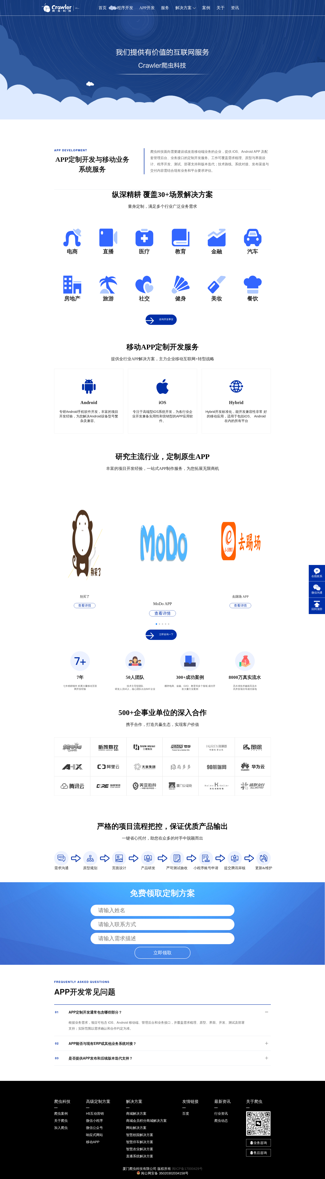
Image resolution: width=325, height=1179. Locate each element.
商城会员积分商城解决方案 (146, 1120)
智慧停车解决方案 (139, 1142)
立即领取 (162, 952)
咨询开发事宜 (166, 319)
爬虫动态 (221, 1120)
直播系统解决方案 (139, 1156)
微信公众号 (94, 1128)
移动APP (92, 1142)
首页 (103, 8)
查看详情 (84, 605)
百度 (185, 1113)
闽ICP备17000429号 (187, 1169)
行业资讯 (221, 1113)
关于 (220, 8)
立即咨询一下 (166, 634)
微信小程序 (94, 1120)
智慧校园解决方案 (139, 1135)
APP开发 (147, 8)
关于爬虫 (61, 1120)
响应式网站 (94, 1135)
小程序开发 (123, 8)
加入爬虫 (61, 1128)
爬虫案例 (61, 1113)
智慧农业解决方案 (139, 1149)
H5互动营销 (95, 1113)
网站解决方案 (136, 1128)
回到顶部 (316, 609)
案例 (206, 8)
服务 (165, 8)
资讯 (235, 8)
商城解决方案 (136, 1113)
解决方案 (184, 8)
